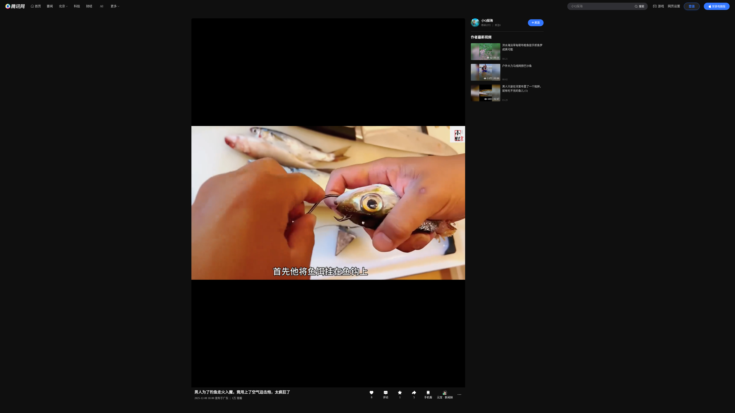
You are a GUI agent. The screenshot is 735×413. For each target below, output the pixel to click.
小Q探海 (487, 20)
